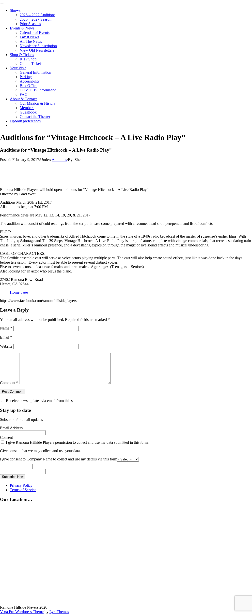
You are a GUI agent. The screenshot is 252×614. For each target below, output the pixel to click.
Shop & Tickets (22, 55)
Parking (26, 77)
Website (6, 346)
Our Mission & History (38, 103)
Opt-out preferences (25, 121)
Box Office (28, 86)
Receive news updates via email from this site (40, 401)
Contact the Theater (35, 116)
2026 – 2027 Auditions (37, 15)
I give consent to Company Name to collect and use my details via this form (58, 459)
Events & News (22, 28)
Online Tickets (31, 63)
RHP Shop (28, 59)
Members (27, 108)
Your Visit (18, 68)
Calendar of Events (34, 32)
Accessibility (30, 81)
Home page (19, 292)
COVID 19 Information (38, 90)
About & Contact (23, 99)
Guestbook (28, 112)
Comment (9, 383)
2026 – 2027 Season (35, 19)
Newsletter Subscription (38, 46)
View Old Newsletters (37, 50)
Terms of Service (23, 490)
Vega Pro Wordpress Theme (22, 612)
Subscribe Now (12, 477)
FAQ (24, 94)
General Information (35, 72)
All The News (31, 41)
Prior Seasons (30, 24)
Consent (6, 437)
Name (6, 328)
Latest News (29, 37)
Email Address (11, 428)
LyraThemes (59, 612)
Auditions (59, 159)
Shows (15, 10)
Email (6, 337)
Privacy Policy (21, 485)
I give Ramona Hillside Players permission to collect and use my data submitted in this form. (77, 442)
